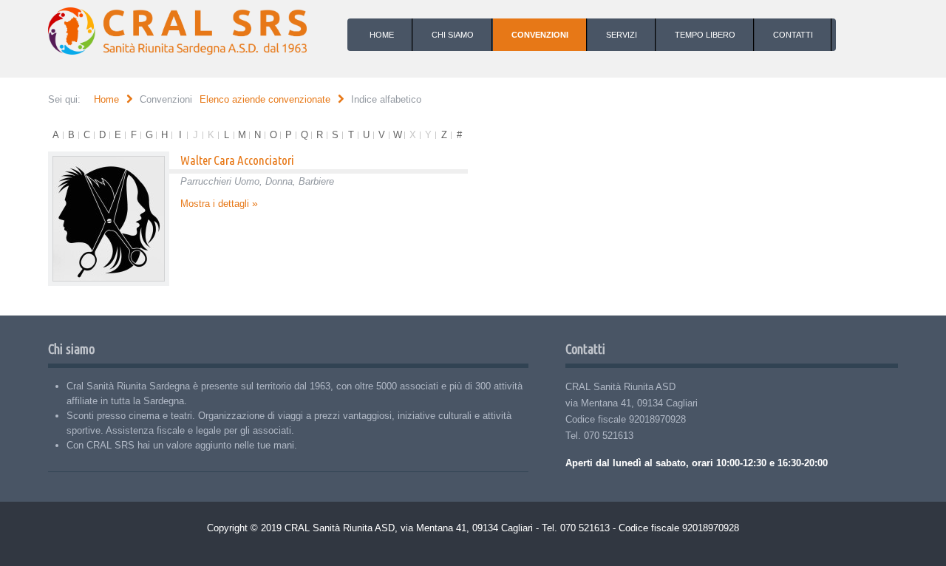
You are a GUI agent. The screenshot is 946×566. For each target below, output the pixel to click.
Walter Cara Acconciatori (237, 160)
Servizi (621, 34)
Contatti (793, 34)
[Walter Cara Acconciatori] (108, 219)
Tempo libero (705, 34)
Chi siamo (453, 34)
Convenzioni (539, 34)
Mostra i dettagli (214, 203)
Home (382, 34)
